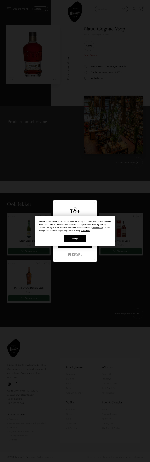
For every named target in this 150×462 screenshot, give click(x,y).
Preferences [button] (85, 231)
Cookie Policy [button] (97, 228)
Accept (75, 238)
